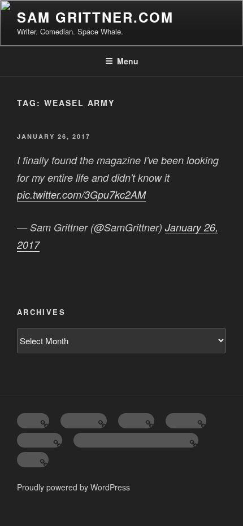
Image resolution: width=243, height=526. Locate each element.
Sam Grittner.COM (95, 17)
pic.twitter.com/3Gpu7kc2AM (81, 194)
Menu (127, 61)
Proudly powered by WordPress (73, 487)
